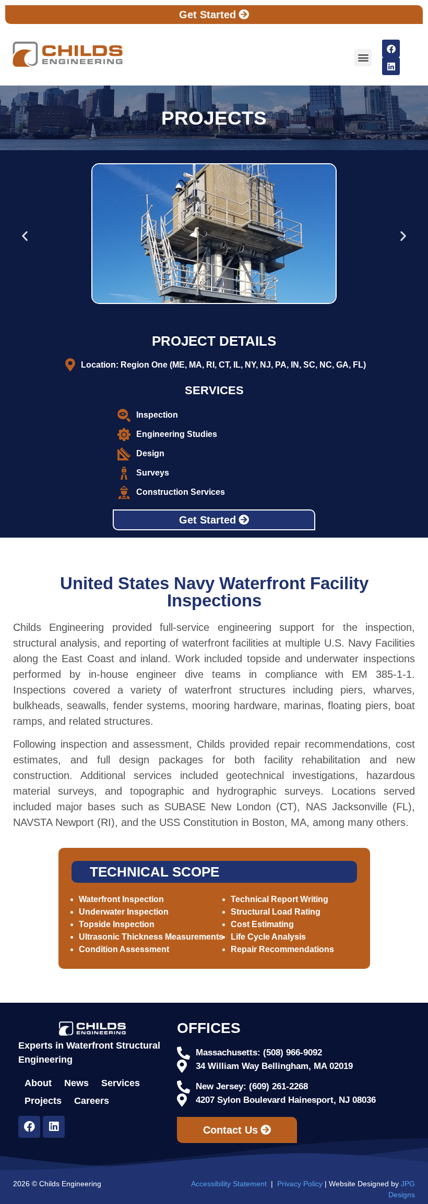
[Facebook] (391, 48)
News (76, 1083)
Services (120, 1083)
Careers (91, 1101)
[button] (363, 57)
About (38, 1083)
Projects (43, 1101)
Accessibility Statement (229, 1183)
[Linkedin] (391, 66)
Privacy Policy (300, 1183)
